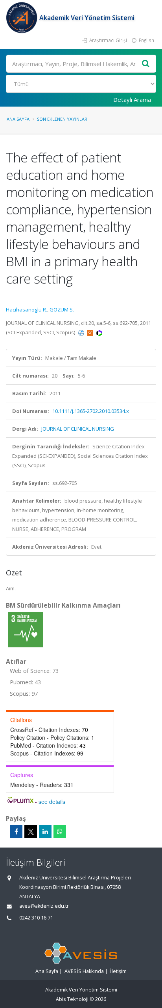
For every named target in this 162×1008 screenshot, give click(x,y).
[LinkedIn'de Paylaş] (45, 831)
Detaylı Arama (132, 99)
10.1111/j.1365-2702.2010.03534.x (90, 411)
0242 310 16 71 (36, 917)
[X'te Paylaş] (30, 831)
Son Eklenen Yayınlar (62, 119)
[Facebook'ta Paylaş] (16, 831)
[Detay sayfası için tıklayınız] (25, 629)
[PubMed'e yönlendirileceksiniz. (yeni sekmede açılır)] (81, 332)
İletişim (118, 971)
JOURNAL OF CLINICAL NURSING (77, 428)
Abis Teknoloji (72, 999)
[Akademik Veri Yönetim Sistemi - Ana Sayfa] (22, 17)
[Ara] (146, 64)
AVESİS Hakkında (84, 971)
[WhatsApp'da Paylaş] (59, 831)
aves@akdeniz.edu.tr (44, 906)
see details (52, 801)
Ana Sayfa (18, 119)
